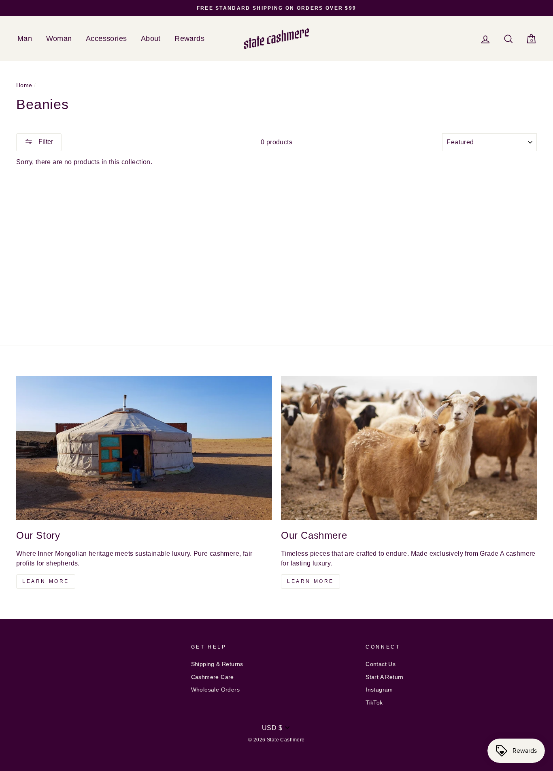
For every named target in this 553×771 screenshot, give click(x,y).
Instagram (379, 690)
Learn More (45, 581)
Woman (59, 38)
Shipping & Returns (217, 664)
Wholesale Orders (215, 690)
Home (24, 85)
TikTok (374, 703)
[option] (276, 8)
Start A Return (385, 677)
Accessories (106, 38)
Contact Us (381, 664)
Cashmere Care (212, 677)
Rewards (189, 38)
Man (24, 38)
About (151, 38)
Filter (45, 141)
